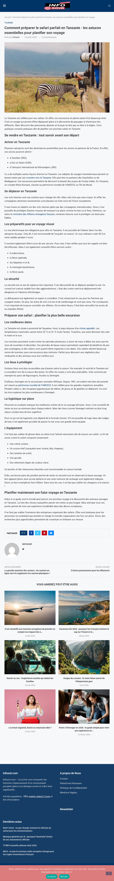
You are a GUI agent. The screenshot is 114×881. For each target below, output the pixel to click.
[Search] (109, 6)
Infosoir (16, 37)
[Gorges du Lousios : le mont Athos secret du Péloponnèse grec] (84, 657)
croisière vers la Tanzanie (38, 177)
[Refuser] (109, 873)
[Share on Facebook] (31, 533)
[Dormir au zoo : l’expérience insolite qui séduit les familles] (30, 657)
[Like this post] (24, 533)
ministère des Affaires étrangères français (34, 214)
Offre (36, 796)
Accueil (7, 17)
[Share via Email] (51, 533)
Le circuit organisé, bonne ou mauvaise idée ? (30, 727)
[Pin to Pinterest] (44, 533)
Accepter (51, 876)
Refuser (64, 876)
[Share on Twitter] (38, 533)
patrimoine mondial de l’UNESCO (34, 385)
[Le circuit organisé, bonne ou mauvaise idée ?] (30, 706)
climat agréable (87, 328)
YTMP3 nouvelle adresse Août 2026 (20, 845)
